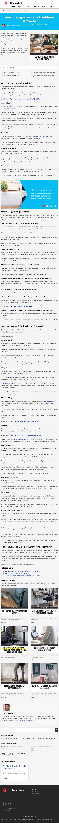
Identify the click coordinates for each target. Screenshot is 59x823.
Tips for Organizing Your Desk (11, 75)
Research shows (6, 106)
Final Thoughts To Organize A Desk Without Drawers (44, 75)
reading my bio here (25, 720)
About (44, 6)
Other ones (4, 383)
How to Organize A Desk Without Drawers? (44, 72)
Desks (19, 6)
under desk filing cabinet (20, 439)
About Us (33, 798)
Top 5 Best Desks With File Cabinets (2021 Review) (25, 435)
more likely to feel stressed (41, 136)
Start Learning (35, 793)
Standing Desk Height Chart (38, 795)
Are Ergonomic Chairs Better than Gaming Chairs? (42, 747)
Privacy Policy (7, 810)
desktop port (26, 461)
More (36, 6)
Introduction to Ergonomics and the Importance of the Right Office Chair (14, 754)
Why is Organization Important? (12, 72)
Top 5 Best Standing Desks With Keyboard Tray (24, 421)
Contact (52, 6)
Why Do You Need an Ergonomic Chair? (12, 746)
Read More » (3, 622)
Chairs (28, 6)
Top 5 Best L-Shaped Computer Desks (21, 306)
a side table (20, 496)
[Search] (56, 730)
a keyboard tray (49, 401)
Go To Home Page (36, 791)
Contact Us (6, 806)
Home (13, 6)
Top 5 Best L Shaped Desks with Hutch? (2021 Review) (26, 99)
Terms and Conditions (9, 808)
